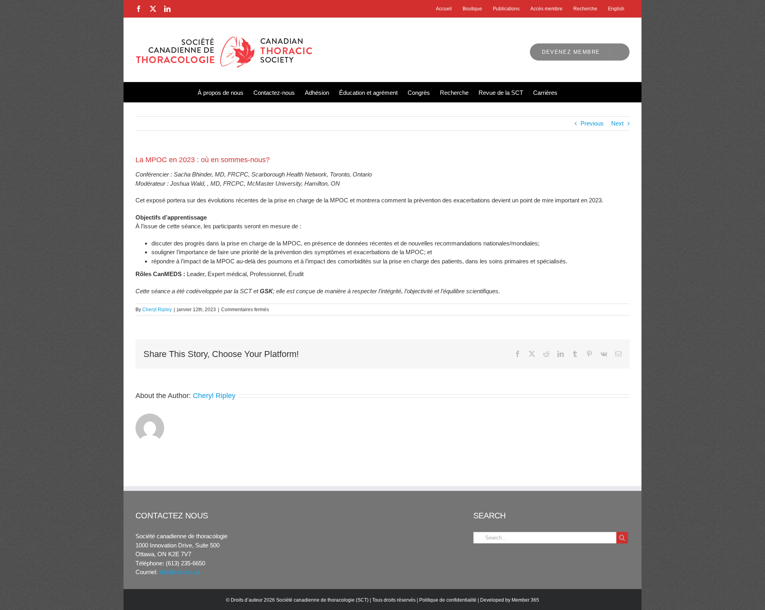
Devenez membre (571, 52)
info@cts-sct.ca (179, 572)
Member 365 (525, 600)
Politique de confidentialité (448, 600)
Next (617, 123)
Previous (592, 123)
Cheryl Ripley (157, 309)
